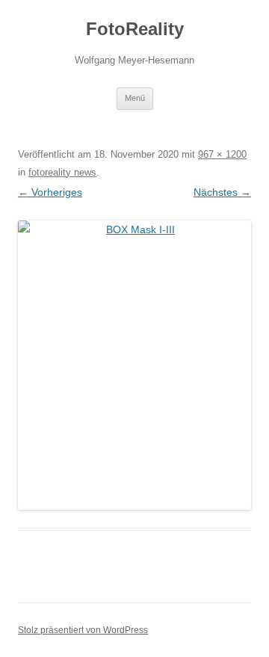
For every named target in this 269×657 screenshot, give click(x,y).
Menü (135, 97)
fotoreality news (62, 172)
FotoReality (135, 29)
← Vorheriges (50, 192)
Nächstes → (222, 192)
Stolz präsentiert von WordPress (83, 630)
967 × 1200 (222, 154)
